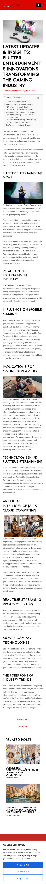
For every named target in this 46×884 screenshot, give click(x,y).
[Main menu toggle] (38, 5)
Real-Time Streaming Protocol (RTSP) (23, 120)
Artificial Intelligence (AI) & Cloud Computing (21, 116)
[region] (23, 862)
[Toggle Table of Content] (38, 98)
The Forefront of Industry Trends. (18, 125)
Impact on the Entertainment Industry (19, 104)
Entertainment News (12, 91)
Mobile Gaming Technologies (20, 122)
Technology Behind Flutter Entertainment (21, 112)
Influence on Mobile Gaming (19, 107)
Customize (23, 872)
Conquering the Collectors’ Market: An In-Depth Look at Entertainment (22, 771)
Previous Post (23, 719)
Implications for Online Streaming (21, 109)
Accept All (23, 865)
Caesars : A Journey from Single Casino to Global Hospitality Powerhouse (21, 810)
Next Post (23, 726)
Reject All (23, 879)
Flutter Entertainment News (16, 102)
